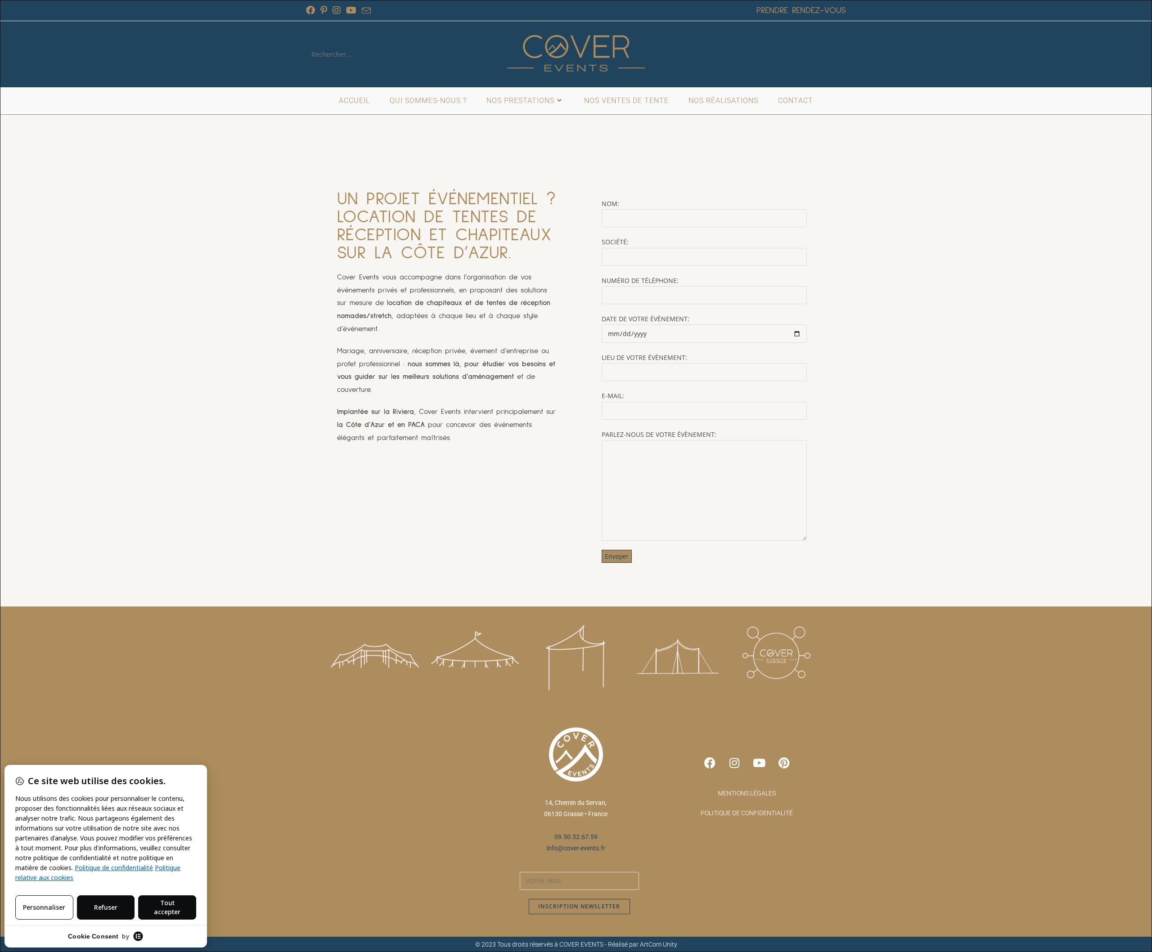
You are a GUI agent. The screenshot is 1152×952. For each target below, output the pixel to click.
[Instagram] (734, 763)
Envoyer (617, 556)
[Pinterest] (784, 763)
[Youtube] (759, 763)
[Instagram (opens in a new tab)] (336, 10)
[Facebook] (709, 763)
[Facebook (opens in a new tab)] (312, 10)
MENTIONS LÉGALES (747, 793)
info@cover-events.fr (576, 848)
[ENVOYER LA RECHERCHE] (377, 54)
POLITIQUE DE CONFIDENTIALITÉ (747, 813)
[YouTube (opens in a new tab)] (351, 10)
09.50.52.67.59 (576, 836)
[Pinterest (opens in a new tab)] (324, 10)
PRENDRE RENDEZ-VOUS (801, 10)
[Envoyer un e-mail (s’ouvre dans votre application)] (366, 11)
